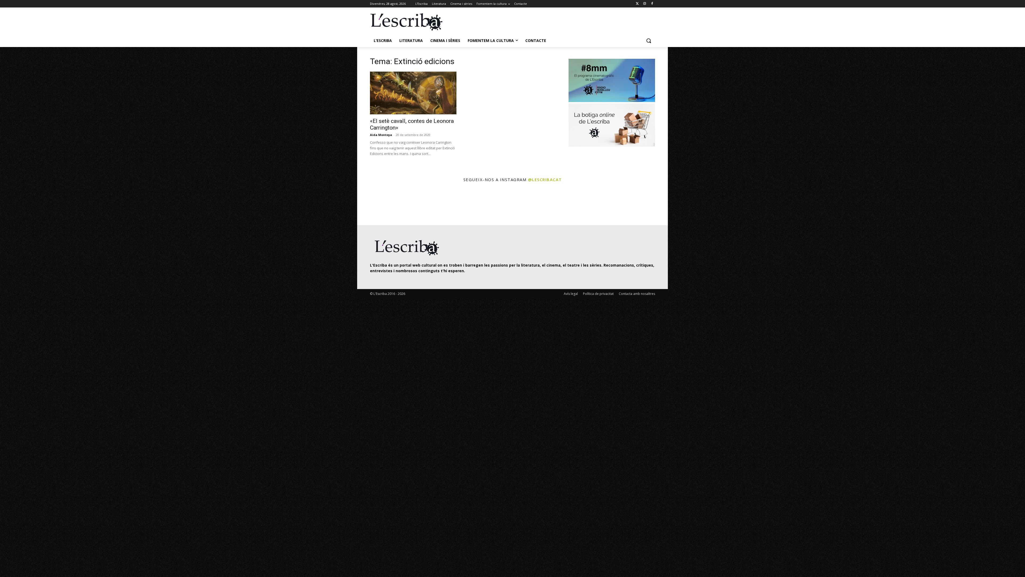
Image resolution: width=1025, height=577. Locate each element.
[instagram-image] (375, 204)
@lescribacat (545, 179)
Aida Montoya (381, 135)
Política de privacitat (598, 293)
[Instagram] (644, 4)
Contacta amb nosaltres (637, 293)
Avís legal (571, 293)
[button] (648, 40)
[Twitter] (637, 4)
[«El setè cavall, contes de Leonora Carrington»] (413, 93)
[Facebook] (652, 4)
